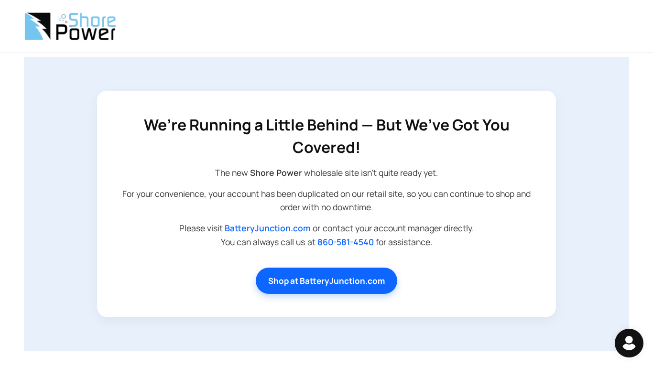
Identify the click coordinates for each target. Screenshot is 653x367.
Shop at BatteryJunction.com (326, 280)
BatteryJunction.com (268, 228)
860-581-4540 (345, 242)
